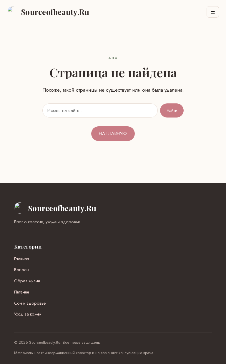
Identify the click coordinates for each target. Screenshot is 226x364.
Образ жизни (27, 281)
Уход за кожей (27, 314)
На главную (113, 133)
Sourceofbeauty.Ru (62, 208)
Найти (172, 110)
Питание (21, 292)
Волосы (21, 269)
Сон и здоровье (30, 303)
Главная (21, 259)
